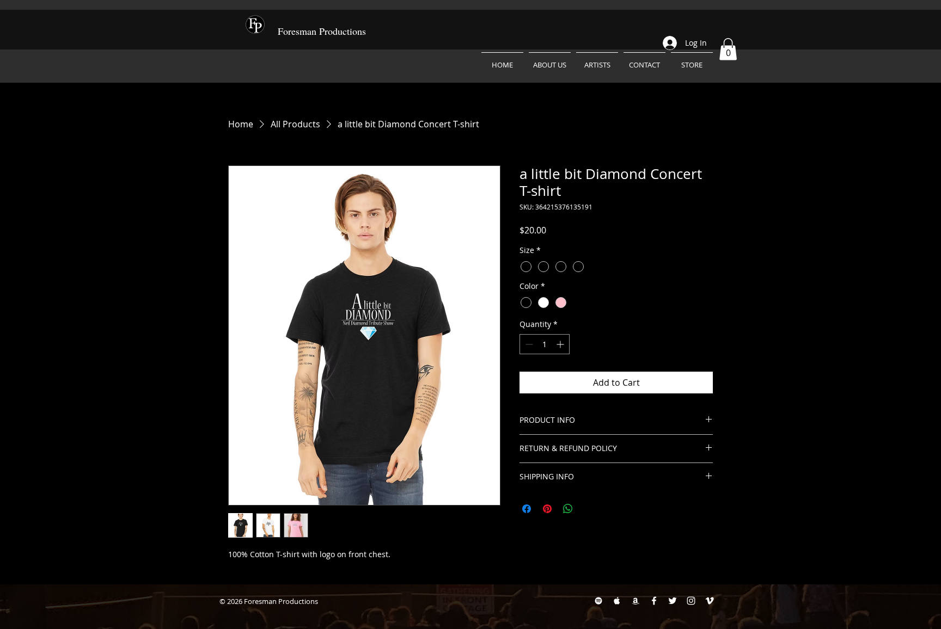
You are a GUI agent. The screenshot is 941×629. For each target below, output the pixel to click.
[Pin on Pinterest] (547, 508)
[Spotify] (598, 600)
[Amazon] (635, 600)
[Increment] (561, 344)
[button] (728, 49)
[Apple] (617, 600)
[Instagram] (691, 600)
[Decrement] (528, 344)
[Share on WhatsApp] (568, 508)
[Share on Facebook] (526, 508)
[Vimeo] (709, 600)
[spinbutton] (544, 344)
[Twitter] (672, 600)
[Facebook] (654, 600)
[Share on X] (588, 508)
